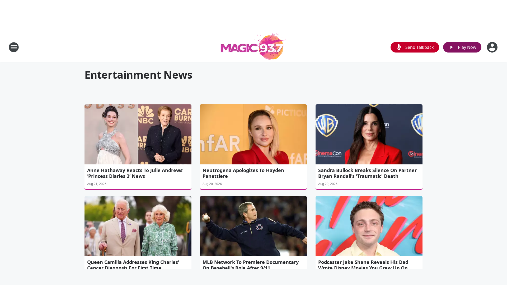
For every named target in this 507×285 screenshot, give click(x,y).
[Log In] (493, 47)
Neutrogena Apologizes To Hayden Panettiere (243, 173)
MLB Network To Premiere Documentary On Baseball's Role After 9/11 (251, 265)
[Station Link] (253, 47)
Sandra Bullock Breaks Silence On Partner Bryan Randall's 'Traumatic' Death (367, 173)
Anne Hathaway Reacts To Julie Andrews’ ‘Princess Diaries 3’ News (135, 173)
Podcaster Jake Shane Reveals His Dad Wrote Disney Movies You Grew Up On (363, 265)
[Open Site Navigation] (13, 47)
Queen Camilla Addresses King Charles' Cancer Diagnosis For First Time (133, 265)
